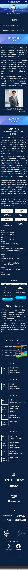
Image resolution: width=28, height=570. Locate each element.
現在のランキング (7, 299)
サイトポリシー (14, 562)
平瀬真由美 (8, 163)
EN (4, 2)
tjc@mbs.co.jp (14, 558)
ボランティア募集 (7, 26)
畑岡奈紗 (6, 176)
